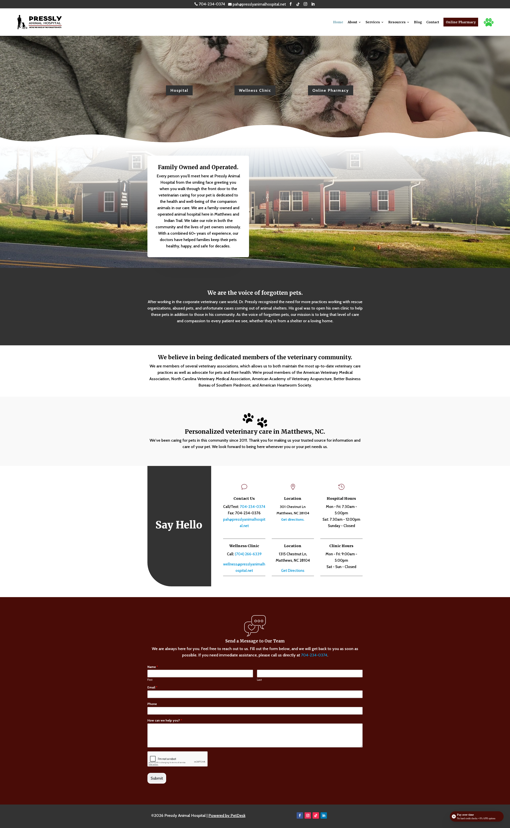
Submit (157, 778)
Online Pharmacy (461, 22)
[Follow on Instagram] (308, 815)
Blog (418, 22)
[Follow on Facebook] (300, 815)
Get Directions (292, 570)
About (352, 22)
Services (373, 22)
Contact (432, 22)
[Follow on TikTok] (316, 815)
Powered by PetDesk (226, 815)
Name (152, 667)
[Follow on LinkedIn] (324, 815)
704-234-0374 (252, 506)
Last (259, 679)
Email (152, 687)
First (149, 679)
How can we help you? (164, 720)
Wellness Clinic (255, 90)
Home (338, 22)
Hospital (179, 90)
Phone (152, 704)
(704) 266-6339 (248, 554)
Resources (397, 22)
